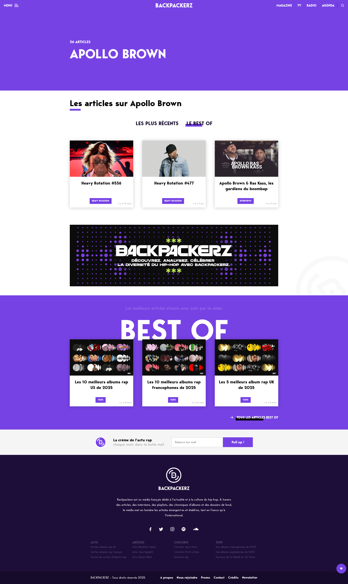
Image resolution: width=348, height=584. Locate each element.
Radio (311, 5)
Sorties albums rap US (103, 547)
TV (299, 5)
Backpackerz (174, 5)
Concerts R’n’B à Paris (186, 552)
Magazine (284, 5)
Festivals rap (181, 557)
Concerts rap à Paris (185, 547)
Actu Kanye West (142, 557)
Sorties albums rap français (106, 552)
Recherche (342, 5)
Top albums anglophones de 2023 (235, 552)
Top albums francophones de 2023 (236, 547)
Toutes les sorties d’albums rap (108, 557)
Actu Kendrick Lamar (144, 547)
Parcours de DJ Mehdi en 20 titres (235, 557)
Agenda (328, 5)
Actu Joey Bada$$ (142, 552)
